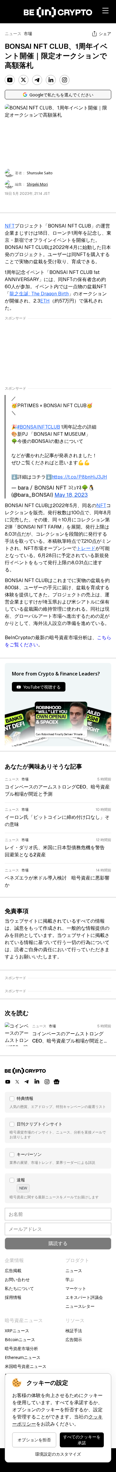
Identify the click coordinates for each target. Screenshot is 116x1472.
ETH (45, 301)
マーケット (75, 1288)
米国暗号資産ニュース (25, 1366)
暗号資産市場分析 (21, 1348)
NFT (10, 226)
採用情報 (13, 1297)
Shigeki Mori (37, 184)
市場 (28, 33)
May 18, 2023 (71, 494)
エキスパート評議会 (84, 1297)
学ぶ (69, 1279)
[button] (58, 1102)
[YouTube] (10, 80)
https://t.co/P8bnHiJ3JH (79, 477)
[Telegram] (37, 80)
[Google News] (56, 1082)
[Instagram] (64, 80)
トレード (85, 548)
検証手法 (73, 1330)
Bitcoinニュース (20, 1339)
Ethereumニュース (22, 1357)
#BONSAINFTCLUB (38, 427)
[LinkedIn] (51, 80)
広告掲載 (13, 1270)
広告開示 (73, 1339)
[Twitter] (23, 80)
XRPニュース (17, 1330)
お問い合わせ (17, 1279)
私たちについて (19, 1288)
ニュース (13, 33)
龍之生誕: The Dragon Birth (39, 294)
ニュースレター (80, 1306)
